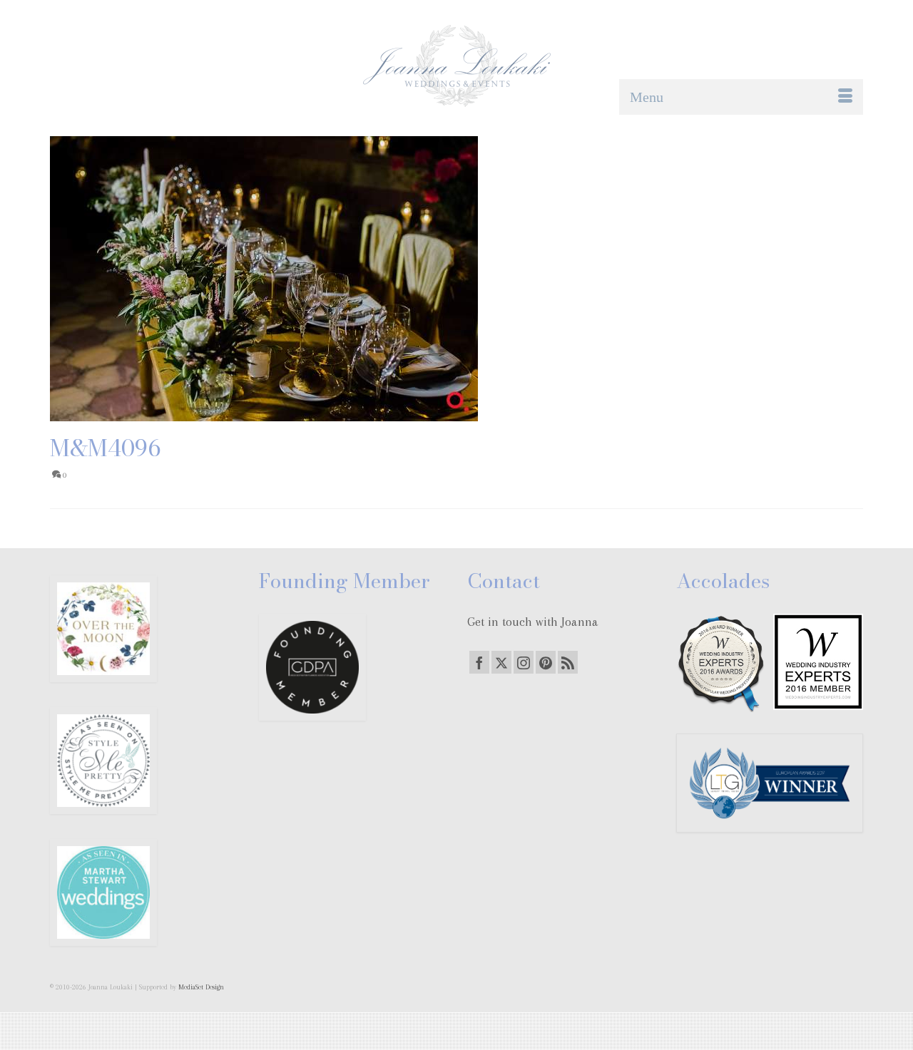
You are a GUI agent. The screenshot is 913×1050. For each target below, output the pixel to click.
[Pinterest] (546, 662)
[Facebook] (479, 662)
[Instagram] (524, 662)
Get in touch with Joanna (532, 621)
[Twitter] (501, 662)
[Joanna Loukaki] (456, 66)
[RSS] (568, 662)
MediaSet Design (201, 987)
